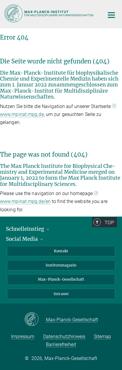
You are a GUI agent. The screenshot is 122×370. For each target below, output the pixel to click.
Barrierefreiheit (61, 344)
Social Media (22, 239)
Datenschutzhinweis (64, 336)
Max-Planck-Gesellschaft (61, 279)
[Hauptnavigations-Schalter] (111, 15)
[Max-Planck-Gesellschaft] (35, 319)
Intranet (61, 294)
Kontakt (61, 251)
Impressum (22, 336)
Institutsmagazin (61, 265)
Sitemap (102, 336)
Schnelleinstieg (25, 229)
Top (109, 222)
